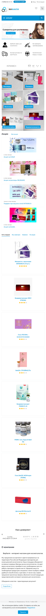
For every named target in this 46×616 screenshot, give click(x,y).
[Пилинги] (33, 80)
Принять (23, 612)
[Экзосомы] (12, 100)
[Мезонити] (33, 100)
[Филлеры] (12, 80)
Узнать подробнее (11, 33)
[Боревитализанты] (33, 121)
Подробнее (6, 586)
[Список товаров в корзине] (42, 10)
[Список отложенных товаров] (36, 9)
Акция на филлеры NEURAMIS (14, 180)
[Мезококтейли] (12, 121)
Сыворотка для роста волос (15, 30)
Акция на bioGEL (9, 227)
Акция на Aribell (9, 157)
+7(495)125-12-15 (7, 2)
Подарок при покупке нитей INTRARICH (17, 203)
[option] (12, 537)
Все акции (14, 134)
